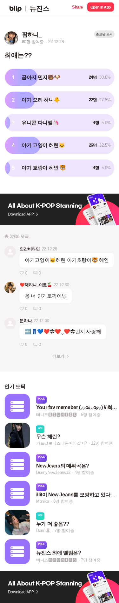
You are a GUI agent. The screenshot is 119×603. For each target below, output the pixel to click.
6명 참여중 (63, 501)
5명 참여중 (91, 414)
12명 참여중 (102, 443)
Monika (42, 501)
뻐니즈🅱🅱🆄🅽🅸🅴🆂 (56, 414)
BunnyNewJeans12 (53, 472)
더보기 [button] (58, 356)
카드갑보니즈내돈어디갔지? (61, 443)
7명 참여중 (64, 530)
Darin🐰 (43, 530)
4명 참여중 (84, 472)
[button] (77, 8)
